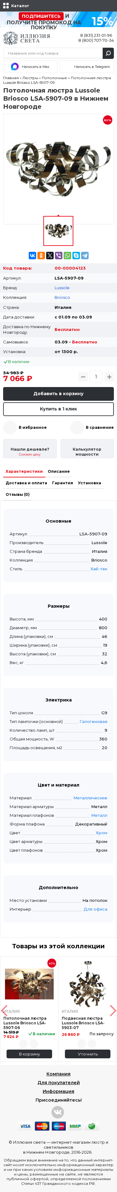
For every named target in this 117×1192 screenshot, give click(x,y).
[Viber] (58, 255)
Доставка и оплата (26, 483)
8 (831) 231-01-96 (96, 35)
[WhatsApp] (67, 255)
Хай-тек (98, 568)
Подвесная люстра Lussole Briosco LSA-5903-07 (83, 1023)
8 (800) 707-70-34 (96, 40)
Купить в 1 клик (58, 409)
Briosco (62, 297)
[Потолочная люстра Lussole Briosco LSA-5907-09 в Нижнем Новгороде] (58, 169)
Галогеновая (93, 721)
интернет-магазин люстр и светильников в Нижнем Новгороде (66, 1147)
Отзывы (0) (18, 494)
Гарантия (62, 483)
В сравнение (100, 427)
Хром (101, 832)
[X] (50, 255)
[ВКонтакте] (32, 255)
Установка (89, 483)
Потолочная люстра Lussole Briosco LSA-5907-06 (24, 1023)
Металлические (90, 797)
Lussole (62, 287)
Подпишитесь (41, 16)
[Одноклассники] (41, 255)
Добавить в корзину (58, 393)
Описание (59, 471)
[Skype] (76, 255)
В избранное (33, 427)
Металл (99, 815)
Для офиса (95, 909)
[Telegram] (85, 255)
